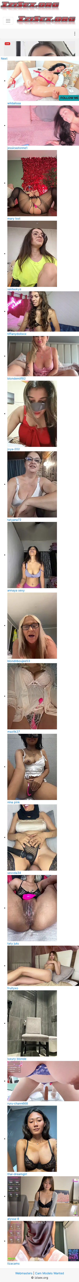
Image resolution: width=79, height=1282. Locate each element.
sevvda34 (14, 873)
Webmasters (23, 1273)
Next (4, 58)
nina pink (13, 802)
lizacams (13, 1263)
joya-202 (13, 449)
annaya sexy (16, 590)
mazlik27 (13, 731)
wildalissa (14, 103)
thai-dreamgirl (17, 1174)
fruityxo (12, 988)
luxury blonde (16, 1059)
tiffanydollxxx (16, 334)
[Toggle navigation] (8, 20)
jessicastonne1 (17, 148)
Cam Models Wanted (49, 1273)
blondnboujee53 (18, 661)
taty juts (13, 943)
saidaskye (14, 289)
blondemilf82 (16, 378)
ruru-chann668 (17, 1103)
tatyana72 (14, 520)
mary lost (13, 218)
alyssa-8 (13, 1219)
